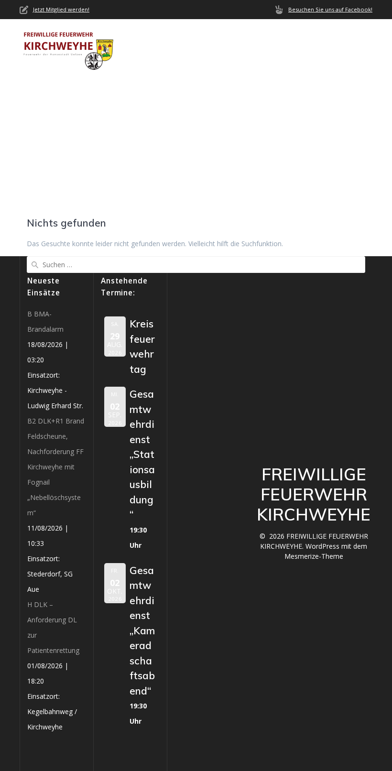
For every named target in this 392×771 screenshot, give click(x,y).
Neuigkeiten (243, 36)
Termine (343, 36)
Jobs (200, 59)
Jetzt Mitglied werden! (61, 9)
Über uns (180, 36)
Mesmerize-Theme (313, 556)
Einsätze (297, 36)
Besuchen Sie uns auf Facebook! (330, 9)
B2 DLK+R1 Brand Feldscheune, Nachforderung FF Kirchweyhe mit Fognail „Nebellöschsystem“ (55, 466)
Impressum (241, 59)
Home (139, 36)
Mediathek (149, 59)
